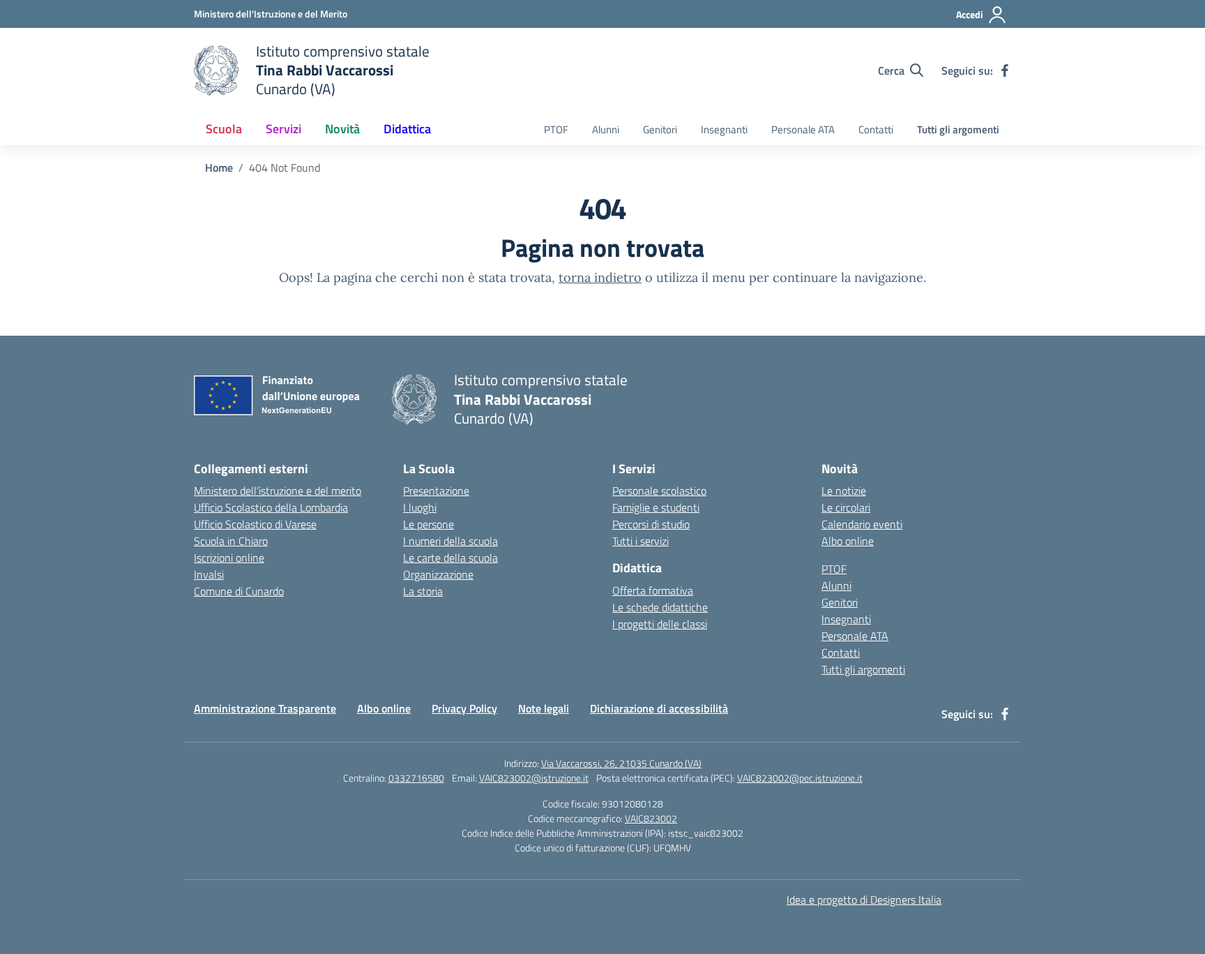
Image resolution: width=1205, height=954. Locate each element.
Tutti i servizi (640, 540)
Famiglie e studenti (655, 507)
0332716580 (416, 777)
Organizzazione (438, 574)
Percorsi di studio (651, 524)
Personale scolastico (659, 490)
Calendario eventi (861, 524)
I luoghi (420, 507)
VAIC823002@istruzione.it (534, 777)
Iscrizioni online (229, 557)
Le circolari (845, 507)
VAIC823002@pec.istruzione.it (800, 777)
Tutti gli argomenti (958, 129)
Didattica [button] (407, 128)
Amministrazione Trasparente (265, 708)
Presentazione (436, 490)
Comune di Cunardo (239, 591)
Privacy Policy (464, 708)
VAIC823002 (651, 818)
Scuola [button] (224, 128)
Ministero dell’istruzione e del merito (277, 490)
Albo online (847, 540)
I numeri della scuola (450, 540)
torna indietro (600, 277)
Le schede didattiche (660, 607)
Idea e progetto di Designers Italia (864, 899)
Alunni (605, 129)
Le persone (428, 524)
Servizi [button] (283, 128)
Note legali (543, 708)
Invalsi (209, 574)
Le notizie (843, 490)
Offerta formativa (652, 590)
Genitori (660, 129)
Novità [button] (342, 128)
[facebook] (1005, 70)
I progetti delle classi (659, 624)
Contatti (875, 129)
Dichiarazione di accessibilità (659, 708)
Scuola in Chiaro (231, 540)
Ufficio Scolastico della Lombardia (271, 507)
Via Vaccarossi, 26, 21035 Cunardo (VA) (621, 763)
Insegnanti (724, 129)
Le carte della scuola (450, 557)
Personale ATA (803, 129)
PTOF (556, 129)
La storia (423, 591)
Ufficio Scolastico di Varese (255, 524)
